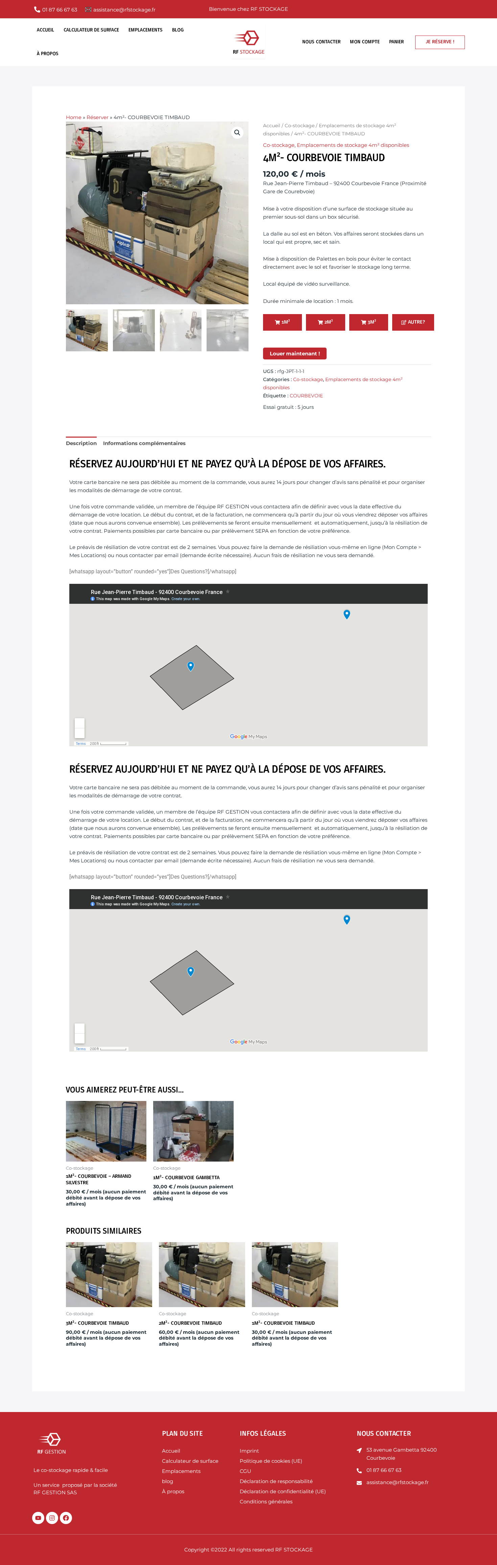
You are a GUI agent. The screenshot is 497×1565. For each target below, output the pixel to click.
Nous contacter (321, 42)
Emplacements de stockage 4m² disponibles (353, 145)
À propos (47, 54)
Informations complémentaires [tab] (144, 443)
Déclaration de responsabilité (277, 1481)
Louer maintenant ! (295, 353)
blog (178, 30)
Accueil (45, 30)
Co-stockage (299, 125)
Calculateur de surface (91, 30)
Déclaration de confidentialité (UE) (283, 1491)
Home (73, 117)
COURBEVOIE (306, 395)
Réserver (98, 117)
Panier (396, 42)
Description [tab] (81, 443)
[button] (440, 42)
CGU (245, 1471)
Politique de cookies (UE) (271, 1461)
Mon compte (365, 42)
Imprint (249, 1451)
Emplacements (145, 30)
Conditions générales (266, 1501)
